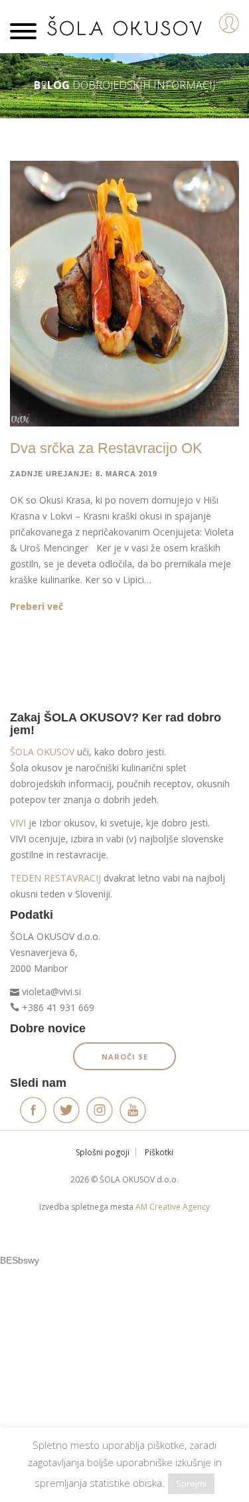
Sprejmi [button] (191, 1483)
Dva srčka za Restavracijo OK (106, 448)
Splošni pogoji (102, 1152)
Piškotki (159, 1152)
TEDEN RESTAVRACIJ (55, 878)
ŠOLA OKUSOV (42, 751)
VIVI (18, 822)
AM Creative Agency (172, 1206)
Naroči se (125, 1057)
